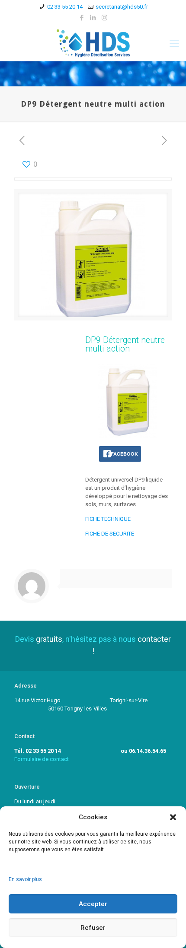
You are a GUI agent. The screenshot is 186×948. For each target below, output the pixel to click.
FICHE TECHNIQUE (108, 519)
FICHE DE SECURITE (109, 533)
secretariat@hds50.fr (122, 6)
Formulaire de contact (41, 759)
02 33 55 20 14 (65, 6)
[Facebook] (82, 18)
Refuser (93, 928)
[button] (173, 817)
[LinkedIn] (93, 18)
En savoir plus (25, 879)
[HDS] (93, 43)
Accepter (93, 904)
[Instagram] (104, 18)
